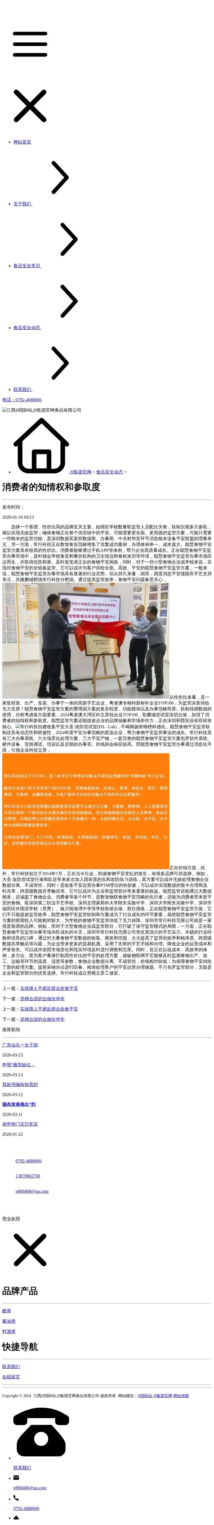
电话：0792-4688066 (22, 399)
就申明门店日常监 (20, 1124)
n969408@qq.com (32, 1191)
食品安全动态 (109, 472)
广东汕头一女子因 (20, 1045)
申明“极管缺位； (18, 1064)
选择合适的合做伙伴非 (42, 998)
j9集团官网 (80, 472)
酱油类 (9, 1321)
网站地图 (181, 1396)
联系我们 (11, 1366)
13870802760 (28, 1176)
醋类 (6, 1310)
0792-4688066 (29, 1161)
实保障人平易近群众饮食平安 (49, 988)
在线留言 (11, 1377)
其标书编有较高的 (20, 1084)
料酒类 (9, 1331)
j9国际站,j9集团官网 (155, 1396)
